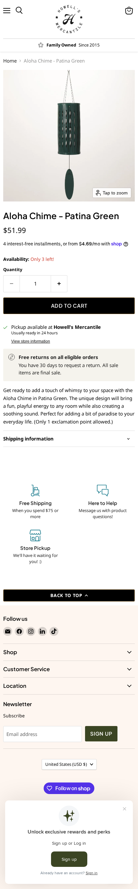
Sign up (101, 734)
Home (10, 61)
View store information (30, 341)
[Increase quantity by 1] (59, 283)
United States (66, 764)
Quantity (12, 269)
